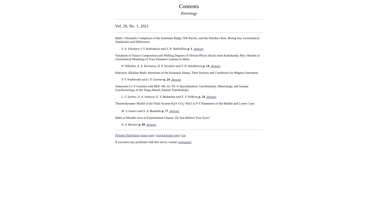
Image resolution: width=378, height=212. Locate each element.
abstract (198, 48)
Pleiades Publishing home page (134, 135)
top (184, 135)
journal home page (168, 135)
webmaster (184, 142)
